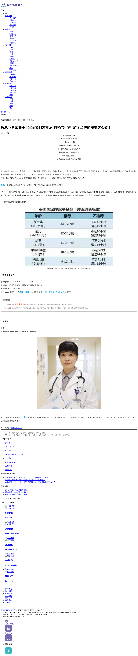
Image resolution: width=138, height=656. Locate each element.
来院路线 (12, 27)
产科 (11, 47)
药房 (11, 68)
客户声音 (12, 22)
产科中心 (12, 31)
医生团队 (8, 45)
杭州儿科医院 (16, 428)
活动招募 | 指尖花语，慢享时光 (17, 492)
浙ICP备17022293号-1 (9, 610)
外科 (11, 54)
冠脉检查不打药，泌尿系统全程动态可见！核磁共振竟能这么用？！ (31, 482)
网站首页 (8, 589)
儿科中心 (12, 36)
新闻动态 (12, 25)
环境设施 (12, 20)
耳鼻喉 (12, 56)
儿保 (11, 106)
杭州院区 (8, 16)
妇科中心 (12, 34)
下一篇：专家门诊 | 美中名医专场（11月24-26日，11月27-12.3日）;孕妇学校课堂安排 (37, 435)
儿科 (11, 52)
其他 (11, 108)
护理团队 (12, 70)
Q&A (11, 95)
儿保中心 (12, 38)
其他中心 (12, 43)
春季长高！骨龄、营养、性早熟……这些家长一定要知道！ (27, 477)
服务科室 (8, 29)
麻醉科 (12, 63)
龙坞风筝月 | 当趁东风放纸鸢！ (17, 490)
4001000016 (9, 624)
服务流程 (12, 86)
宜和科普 (8, 97)
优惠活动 (12, 81)
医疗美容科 (13, 61)
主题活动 (12, 79)
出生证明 (12, 92)
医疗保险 (12, 88)
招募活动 (12, 77)
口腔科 (12, 59)
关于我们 (12, 18)
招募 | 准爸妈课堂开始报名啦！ (17, 494)
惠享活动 (8, 72)
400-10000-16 (6, 112)
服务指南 (8, 83)
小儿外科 (12, 41)
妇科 (11, 50)
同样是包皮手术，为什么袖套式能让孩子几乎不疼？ (25, 480)
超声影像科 (13, 65)
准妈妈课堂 (13, 74)
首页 (7, 13)
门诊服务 (12, 90)
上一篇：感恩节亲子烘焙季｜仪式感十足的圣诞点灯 (25, 433)
